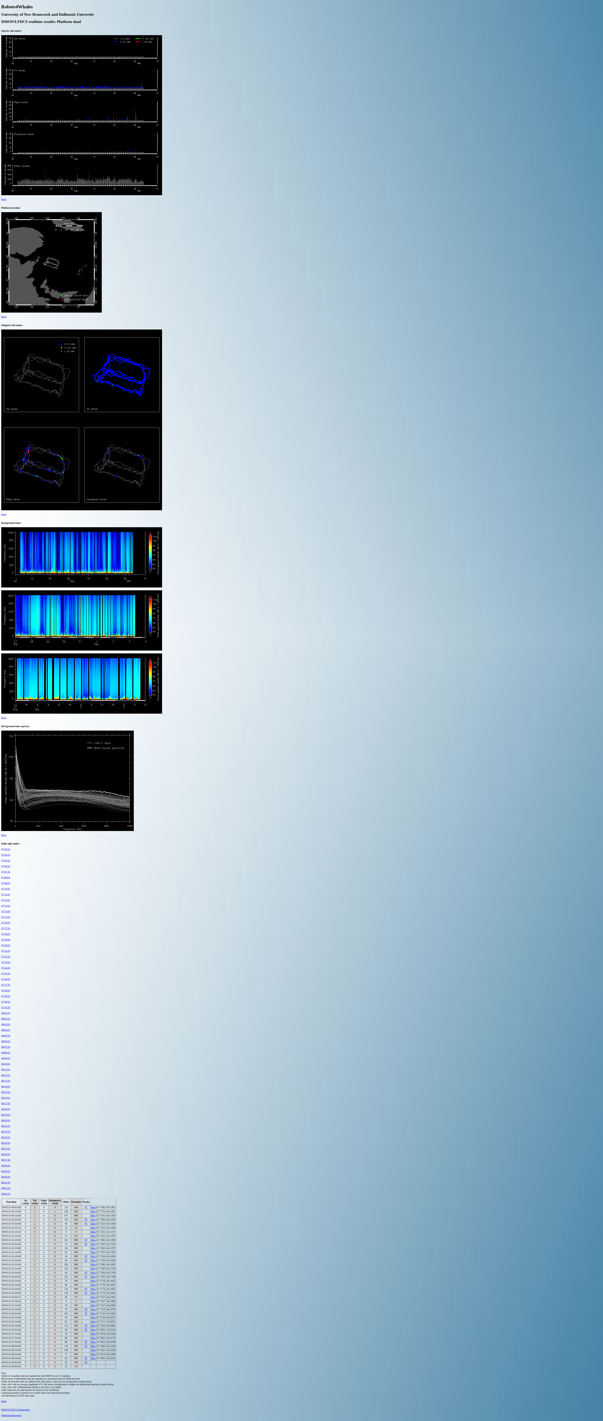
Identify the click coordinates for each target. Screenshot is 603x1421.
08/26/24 (5, 1154)
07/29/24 (5, 996)
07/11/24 (5, 894)
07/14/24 (5, 911)
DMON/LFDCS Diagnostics (15, 1409)
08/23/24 (5, 1137)
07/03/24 (5, 849)
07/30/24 (5, 1001)
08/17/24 (5, 1103)
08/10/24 (5, 1064)
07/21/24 (5, 951)
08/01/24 (5, 1013)
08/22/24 (5, 1131)
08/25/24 (5, 1148)
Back (3, 199)
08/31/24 (5, 1182)
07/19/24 (5, 939)
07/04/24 (5, 855)
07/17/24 (5, 928)
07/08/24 (5, 877)
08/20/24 (5, 1120)
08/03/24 (5, 1024)
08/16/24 (5, 1098)
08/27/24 (5, 1160)
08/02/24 (5, 1018)
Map (93, 1207)
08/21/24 (5, 1126)
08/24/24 (5, 1143)
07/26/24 (5, 979)
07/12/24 (5, 900)
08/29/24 (5, 1171)
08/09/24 (5, 1058)
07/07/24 (5, 872)
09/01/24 (5, 1188)
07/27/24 (5, 985)
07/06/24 (5, 866)
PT (85, 1207)
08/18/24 (5, 1109)
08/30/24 (5, 1177)
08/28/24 (5, 1165)
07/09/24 (5, 883)
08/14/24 (5, 1086)
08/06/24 (5, 1041)
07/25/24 (5, 973)
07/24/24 (5, 968)
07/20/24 (5, 945)
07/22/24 (5, 956)
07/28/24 (5, 990)
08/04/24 (5, 1030)
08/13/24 (5, 1081)
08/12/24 (5, 1075)
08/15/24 (5, 1092)
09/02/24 (5, 1194)
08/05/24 (5, 1035)
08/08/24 (5, 1052)
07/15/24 (5, 917)
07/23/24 (5, 962)
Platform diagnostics (11, 1415)
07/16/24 (5, 922)
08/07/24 (5, 1047)
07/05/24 (5, 860)
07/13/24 (5, 905)
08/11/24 (5, 1069)
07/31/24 (5, 1007)
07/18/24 (5, 934)
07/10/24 (5, 888)
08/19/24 (5, 1114)
